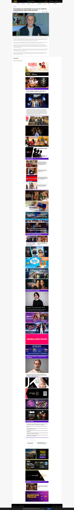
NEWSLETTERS (46, 1)
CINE (32, 3)
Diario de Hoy (15, 58)
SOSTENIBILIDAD (39, 3)
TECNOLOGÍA (29, 3)
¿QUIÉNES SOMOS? (51, 1)
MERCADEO (23, 3)
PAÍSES (49, 3)
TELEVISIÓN (18, 3)
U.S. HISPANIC (44, 3)
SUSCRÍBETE (56, 1)
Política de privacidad (21, 506)
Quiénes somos (15, 506)
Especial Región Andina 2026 (31, 1)
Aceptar (49, 508)
